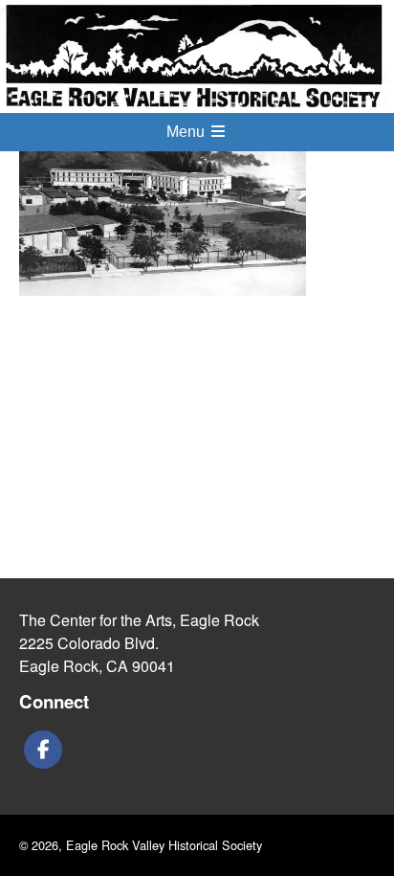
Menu (187, 132)
